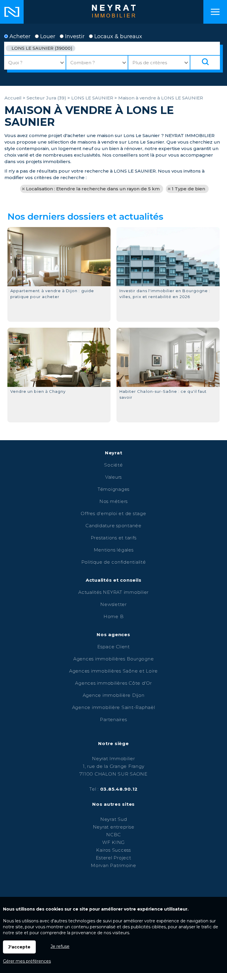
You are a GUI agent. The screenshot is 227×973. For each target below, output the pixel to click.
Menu (215, 12)
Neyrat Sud (113, 819)
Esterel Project (113, 858)
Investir (74, 36)
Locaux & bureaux (117, 36)
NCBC (113, 834)
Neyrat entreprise (113, 827)
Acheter (19, 36)
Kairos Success (113, 850)
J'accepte (19, 947)
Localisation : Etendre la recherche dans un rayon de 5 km (93, 189)
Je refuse (60, 946)
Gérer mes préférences (27, 961)
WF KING (113, 842)
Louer (47, 36)
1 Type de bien (188, 189)
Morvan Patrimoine (113, 865)
